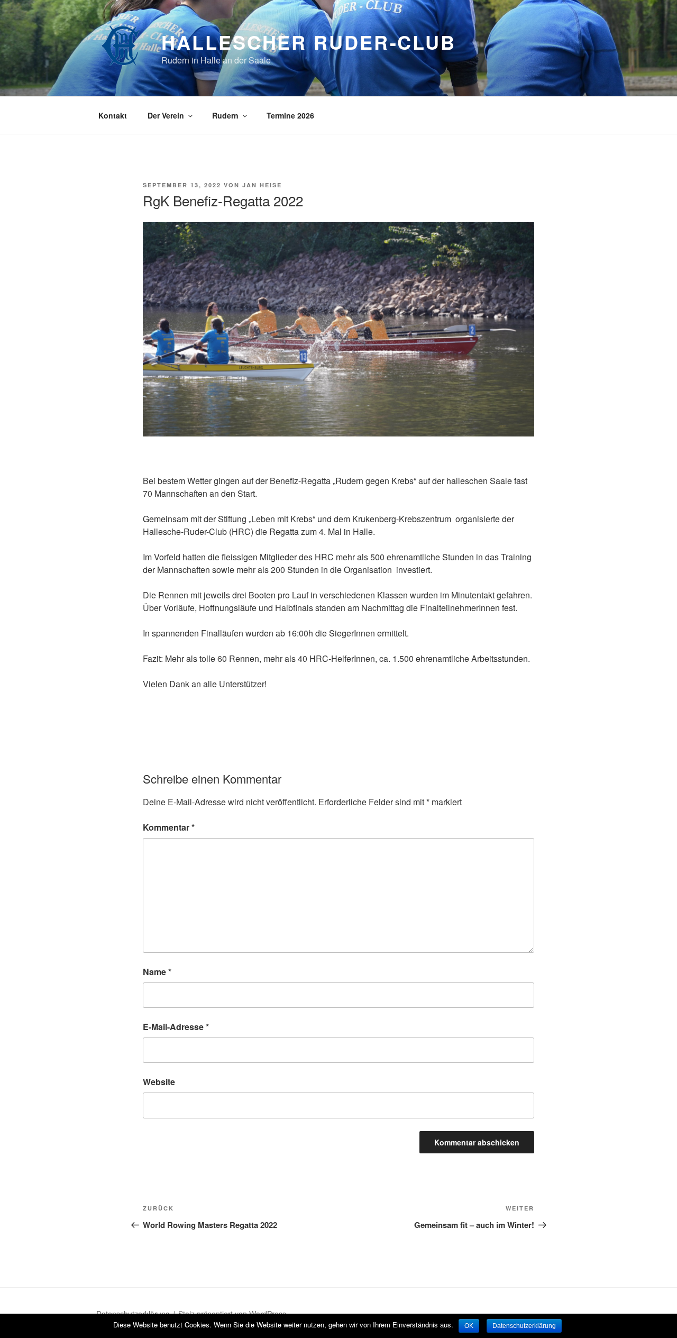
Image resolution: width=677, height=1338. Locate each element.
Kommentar (169, 827)
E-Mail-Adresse (176, 1027)
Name (157, 972)
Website (159, 1082)
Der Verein (166, 115)
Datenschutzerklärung (524, 1326)
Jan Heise (262, 185)
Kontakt (112, 115)
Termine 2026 (290, 115)
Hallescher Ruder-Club (308, 42)
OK (468, 1326)
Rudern (225, 115)
